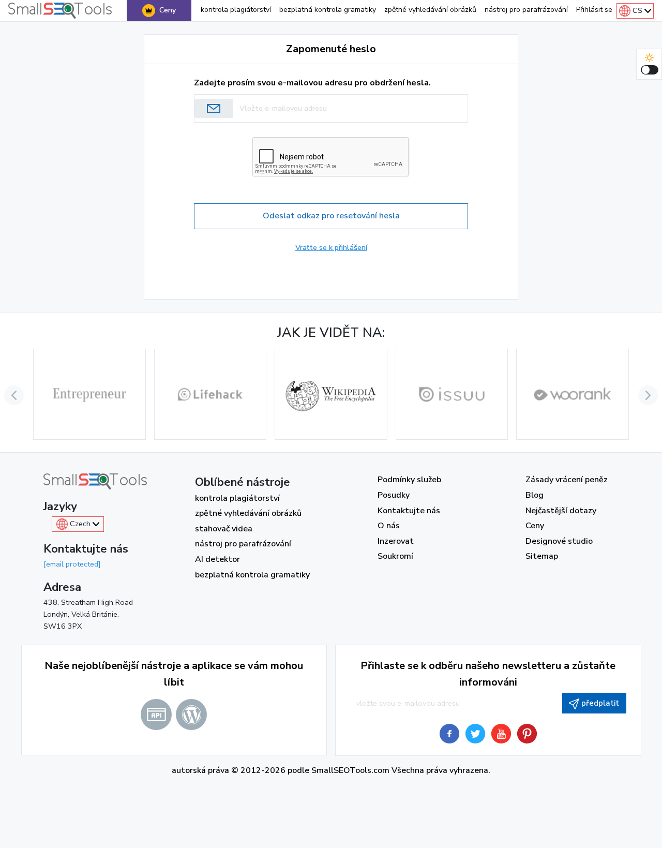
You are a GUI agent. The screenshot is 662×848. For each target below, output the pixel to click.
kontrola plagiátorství (236, 9)
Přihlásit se (594, 9)
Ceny (167, 10)
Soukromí (395, 556)
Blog (534, 495)
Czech (80, 523)
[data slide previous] (14, 395)
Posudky (394, 495)
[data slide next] (648, 395)
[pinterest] (527, 733)
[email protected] (72, 564)
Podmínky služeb (409, 479)
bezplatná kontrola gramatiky (327, 9)
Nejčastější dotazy (560, 510)
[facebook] (449, 733)
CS (637, 10)
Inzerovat (396, 541)
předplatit (600, 703)
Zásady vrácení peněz (566, 479)
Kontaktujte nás (409, 510)
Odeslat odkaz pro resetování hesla (331, 215)
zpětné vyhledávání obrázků (430, 9)
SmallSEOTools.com (350, 770)
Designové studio (559, 541)
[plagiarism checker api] (156, 714)
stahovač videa (223, 528)
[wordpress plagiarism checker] (191, 714)
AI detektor (217, 559)
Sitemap (541, 556)
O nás (389, 525)
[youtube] (501, 733)
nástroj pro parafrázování (526, 9)
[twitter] (475, 733)
